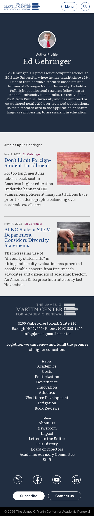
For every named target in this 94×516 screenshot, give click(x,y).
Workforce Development (47, 398)
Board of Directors (47, 449)
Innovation (47, 387)
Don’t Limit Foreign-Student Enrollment (27, 163)
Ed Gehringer (32, 154)
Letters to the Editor (47, 439)
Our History (47, 444)
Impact (47, 433)
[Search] (85, 6)
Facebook (37, 479)
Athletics (47, 393)
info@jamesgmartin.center (47, 334)
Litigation (47, 403)
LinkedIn (76, 479)
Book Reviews (47, 408)
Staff (47, 460)
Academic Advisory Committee (47, 454)
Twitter (18, 479)
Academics (47, 366)
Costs (47, 371)
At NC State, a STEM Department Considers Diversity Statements (27, 237)
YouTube (57, 479)
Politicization (47, 377)
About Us (47, 423)
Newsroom (47, 428)
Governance (47, 382)
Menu (69, 6)
